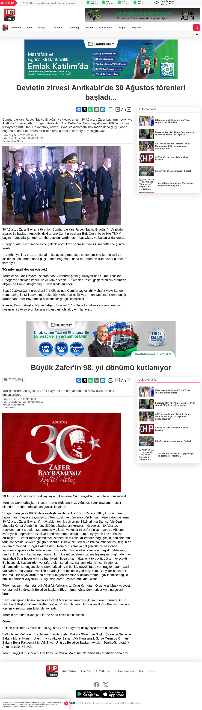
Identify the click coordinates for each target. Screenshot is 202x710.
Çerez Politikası (88, 671)
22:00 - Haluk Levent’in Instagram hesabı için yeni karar (50, 3)
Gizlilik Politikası (69, 671)
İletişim (152, 671)
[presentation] (78, 3)
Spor (29, 27)
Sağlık (122, 27)
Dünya (41, 27)
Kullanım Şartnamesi (125, 671)
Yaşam (89, 27)
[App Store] (113, 694)
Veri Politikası (105, 671)
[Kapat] (66, 703)
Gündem (16, 27)
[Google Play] (88, 694)
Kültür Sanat (106, 27)
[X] (106, 685)
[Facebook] (96, 685)
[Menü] (197, 34)
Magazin (136, 27)
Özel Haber (57, 27)
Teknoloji (75, 27)
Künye (141, 671)
